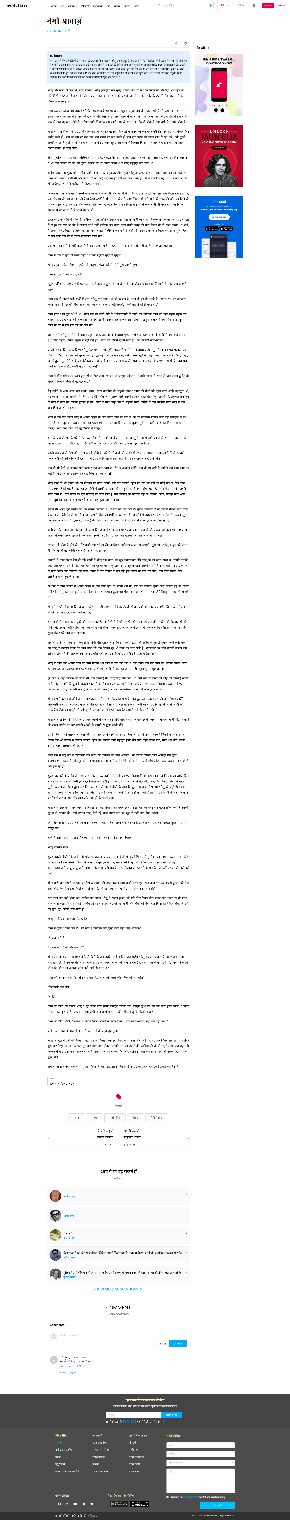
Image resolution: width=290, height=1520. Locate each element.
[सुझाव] (51, 43)
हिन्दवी (132, 1442)
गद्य (108, 6)
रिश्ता (135, 1117)
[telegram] (91, 1504)
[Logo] (17, 6)
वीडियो (85, 6)
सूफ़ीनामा (133, 1449)
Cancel (161, 1343)
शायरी (127, 6)
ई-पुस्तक (98, 6)
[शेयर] (176, 43)
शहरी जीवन (115, 1117)
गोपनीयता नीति (129, 1421)
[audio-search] (210, 5)
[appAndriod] (118, 1504)
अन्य (136, 6)
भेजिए (220, 1505)
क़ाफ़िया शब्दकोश (63, 1449)
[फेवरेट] (185, 43)
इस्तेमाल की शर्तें (78, 1515)
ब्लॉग (117, 6)
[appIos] (139, 1504)
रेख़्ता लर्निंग (134, 1464)
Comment (178, 1343)
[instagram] (83, 1504)
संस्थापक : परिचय (100, 1449)
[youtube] (75, 1504)
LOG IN (240, 5)
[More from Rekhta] (255, 5)
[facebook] (59, 1504)
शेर (62, 6)
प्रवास (76, 1117)
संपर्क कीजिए (98, 1457)
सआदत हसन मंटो (58, 31)
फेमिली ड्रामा (156, 1117)
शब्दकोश (72, 6)
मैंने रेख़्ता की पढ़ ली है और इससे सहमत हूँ (137, 1421)
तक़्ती (58, 1457)
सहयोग (58, 1442)
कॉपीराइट (92, 1515)
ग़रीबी (94, 1117)
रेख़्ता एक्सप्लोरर (100, 1471)
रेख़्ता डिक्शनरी (136, 1457)
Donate (281, 5)
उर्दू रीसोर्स (60, 1464)
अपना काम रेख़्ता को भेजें (67, 1471)
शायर (53, 6)
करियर (95, 1464)
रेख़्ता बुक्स (134, 1471)
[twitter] (67, 1504)
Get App (268, 5)
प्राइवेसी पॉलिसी (62, 1515)
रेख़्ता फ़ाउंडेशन (99, 1442)
